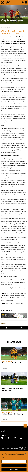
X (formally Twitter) (7, 328)
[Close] (25, 453)
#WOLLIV (3, 323)
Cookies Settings (14, 461)
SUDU (5, 448)
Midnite (14, 448)
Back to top (25, 425)
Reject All (14, 465)
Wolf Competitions (22, 448)
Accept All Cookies (14, 469)
